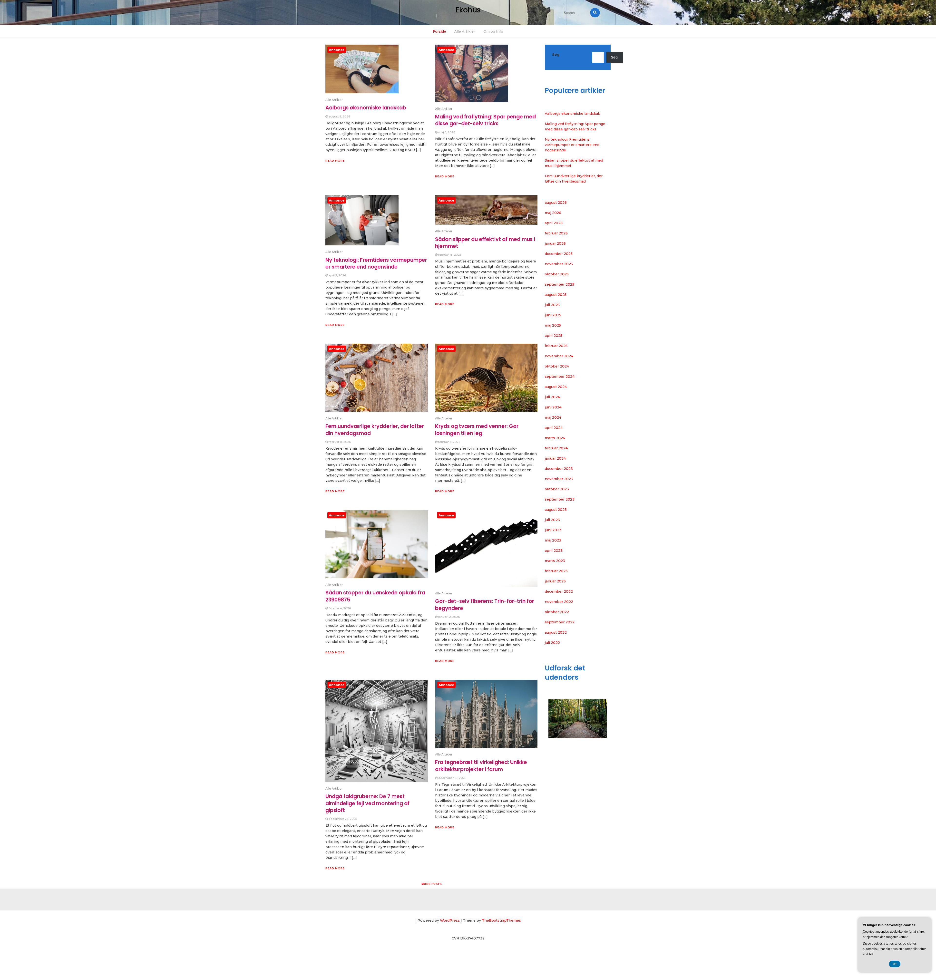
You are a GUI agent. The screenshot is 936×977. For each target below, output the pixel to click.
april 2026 (554, 223)
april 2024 (554, 428)
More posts (431, 883)
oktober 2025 (557, 274)
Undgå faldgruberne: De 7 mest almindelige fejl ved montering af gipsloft (367, 803)
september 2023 (560, 499)
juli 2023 (552, 520)
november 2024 (559, 356)
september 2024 (560, 376)
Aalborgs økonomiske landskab (365, 107)
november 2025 (559, 264)
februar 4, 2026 (340, 608)
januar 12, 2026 (449, 617)
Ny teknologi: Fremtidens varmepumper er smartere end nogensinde (376, 263)
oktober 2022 (557, 612)
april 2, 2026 (337, 275)
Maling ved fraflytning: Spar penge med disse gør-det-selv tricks (485, 120)
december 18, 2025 (452, 778)
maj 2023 (553, 540)
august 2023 (556, 509)
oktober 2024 (557, 366)
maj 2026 (553, 213)
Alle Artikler (464, 31)
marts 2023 (555, 561)
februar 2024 (556, 448)
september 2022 (560, 622)
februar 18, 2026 (449, 254)
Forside (439, 31)
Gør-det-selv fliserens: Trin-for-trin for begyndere (484, 604)
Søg (555, 54)
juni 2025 (553, 315)
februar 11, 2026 (340, 442)
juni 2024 (553, 407)
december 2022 (559, 591)
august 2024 (556, 387)
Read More (335, 160)
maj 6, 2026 (446, 132)
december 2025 (559, 254)
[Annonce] (362, 72)
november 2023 (559, 479)
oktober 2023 (557, 489)
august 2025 (555, 294)
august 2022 (556, 632)
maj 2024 (553, 417)
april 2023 (554, 550)
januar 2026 (555, 243)
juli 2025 (552, 305)
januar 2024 (555, 458)
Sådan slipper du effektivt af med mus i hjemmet (485, 243)
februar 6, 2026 (449, 442)
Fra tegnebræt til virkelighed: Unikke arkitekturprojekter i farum (481, 766)
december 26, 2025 (343, 819)
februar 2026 (556, 233)
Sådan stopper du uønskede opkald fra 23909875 (375, 596)
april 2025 (553, 335)
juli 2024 (552, 397)
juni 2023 (553, 530)
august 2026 (556, 202)
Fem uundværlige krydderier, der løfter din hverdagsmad (374, 429)
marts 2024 (555, 438)
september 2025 (559, 284)
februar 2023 (556, 571)
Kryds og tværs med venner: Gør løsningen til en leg (476, 429)
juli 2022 (552, 642)
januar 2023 (555, 581)
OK (895, 964)
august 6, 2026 (339, 116)
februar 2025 (556, 346)
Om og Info (493, 31)
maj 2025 (553, 325)
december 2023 (559, 468)
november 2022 (559, 602)
